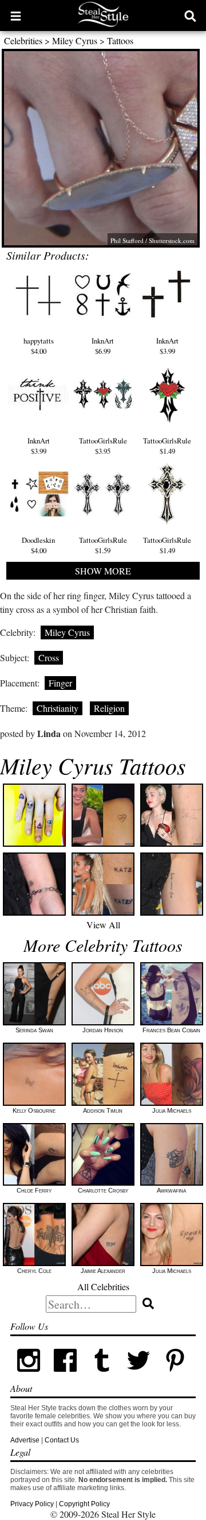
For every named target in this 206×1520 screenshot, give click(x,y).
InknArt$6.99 (103, 345)
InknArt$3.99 (167, 345)
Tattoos (120, 40)
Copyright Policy (84, 1504)
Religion (109, 708)
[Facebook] (65, 1376)
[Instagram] (28, 1376)
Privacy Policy (32, 1504)
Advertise (24, 1440)
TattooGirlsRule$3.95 (103, 445)
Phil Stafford (127, 240)
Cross (48, 657)
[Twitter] (138, 1376)
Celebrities (23, 40)
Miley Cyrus (74, 40)
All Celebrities (103, 1286)
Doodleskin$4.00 (38, 545)
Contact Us (62, 1440)
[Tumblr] (102, 1376)
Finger (60, 683)
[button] (15, 15)
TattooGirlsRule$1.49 (167, 445)
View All (103, 925)
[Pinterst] (175, 1376)
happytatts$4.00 (38, 345)
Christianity (57, 708)
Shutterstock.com (172, 240)
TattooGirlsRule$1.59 (103, 545)
